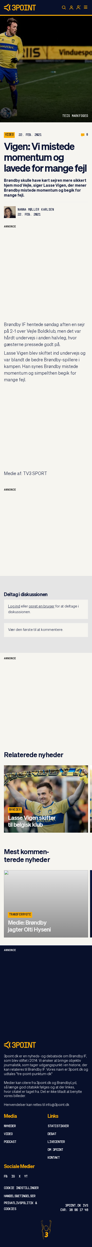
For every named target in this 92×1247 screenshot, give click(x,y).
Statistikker (58, 1126)
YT (25, 1176)
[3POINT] (46, 1044)
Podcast (10, 1142)
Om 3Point (55, 1150)
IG (13, 1176)
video (9, 134)
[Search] (64, 8)
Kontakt (54, 1157)
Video (8, 1134)
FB (5, 1176)
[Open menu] (85, 7)
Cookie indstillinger (21, 1188)
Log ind (14, 606)
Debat (52, 1134)
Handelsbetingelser (19, 1196)
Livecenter (56, 1142)
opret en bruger (41, 606)
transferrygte (20, 914)
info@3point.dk (57, 1105)
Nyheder (15, 809)
